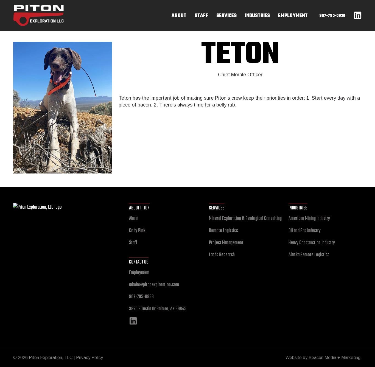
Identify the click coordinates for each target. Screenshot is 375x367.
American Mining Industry (309, 219)
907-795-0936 (141, 297)
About (134, 219)
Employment (139, 273)
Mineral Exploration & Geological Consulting (245, 219)
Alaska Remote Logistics (309, 255)
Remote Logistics (223, 231)
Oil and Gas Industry (305, 231)
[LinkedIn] (133, 324)
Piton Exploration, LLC (50, 357)
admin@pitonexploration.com (154, 285)
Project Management (226, 243)
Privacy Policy (89, 357)
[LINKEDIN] (358, 17)
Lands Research (222, 255)
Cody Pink (137, 231)
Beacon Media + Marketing (334, 357)
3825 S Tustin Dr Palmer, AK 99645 (157, 309)
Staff (133, 243)
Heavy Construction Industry (312, 243)
